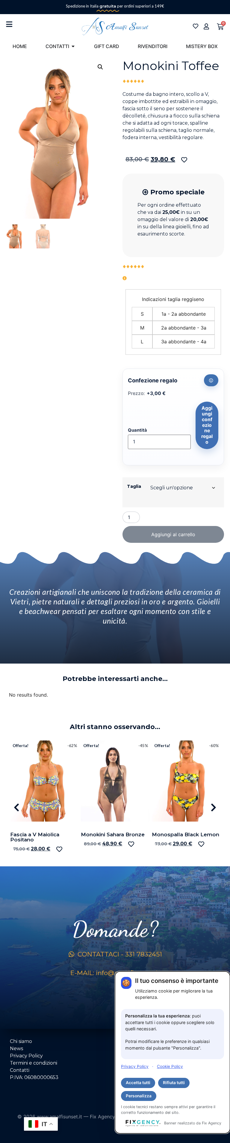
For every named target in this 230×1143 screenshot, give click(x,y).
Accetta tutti (138, 1082)
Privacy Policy (135, 1066)
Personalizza (139, 1095)
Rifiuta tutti (174, 1082)
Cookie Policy (170, 1066)
